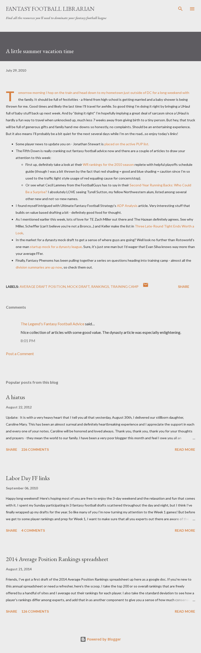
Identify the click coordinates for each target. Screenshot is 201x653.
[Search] (180, 9)
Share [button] (183, 286)
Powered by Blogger (103, 639)
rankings (100, 286)
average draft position (43, 286)
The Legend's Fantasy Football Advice (52, 323)
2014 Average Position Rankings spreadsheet (57, 559)
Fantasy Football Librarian (50, 8)
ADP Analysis (127, 205)
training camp (124, 286)
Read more (185, 449)
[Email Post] (146, 286)
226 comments (35, 449)
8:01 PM (28, 340)
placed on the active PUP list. (126, 144)
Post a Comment (20, 353)
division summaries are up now (39, 267)
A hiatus (15, 397)
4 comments (33, 530)
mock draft (78, 286)
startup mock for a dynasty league (56, 247)
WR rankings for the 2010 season (108, 164)
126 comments (35, 611)
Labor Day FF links (28, 478)
